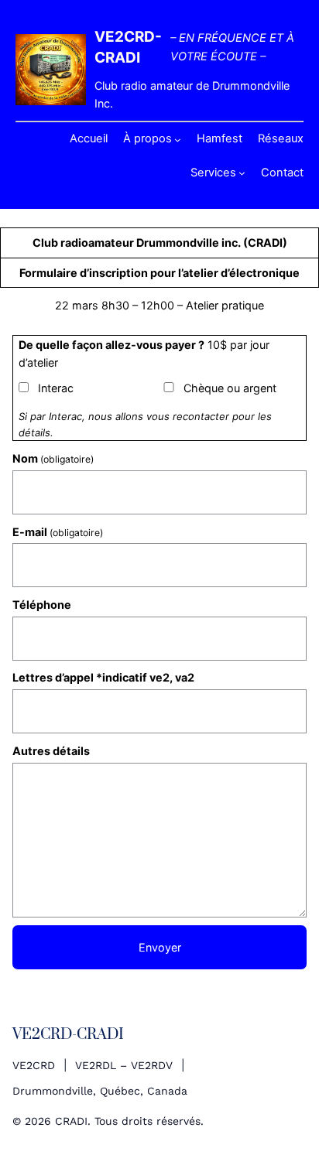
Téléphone (41, 604)
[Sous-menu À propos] (177, 139)
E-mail (57, 531)
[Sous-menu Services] (241, 172)
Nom (53, 458)
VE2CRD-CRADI (68, 1034)
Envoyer (160, 947)
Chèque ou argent (230, 388)
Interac (56, 388)
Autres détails (51, 750)
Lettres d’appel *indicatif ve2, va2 (103, 677)
